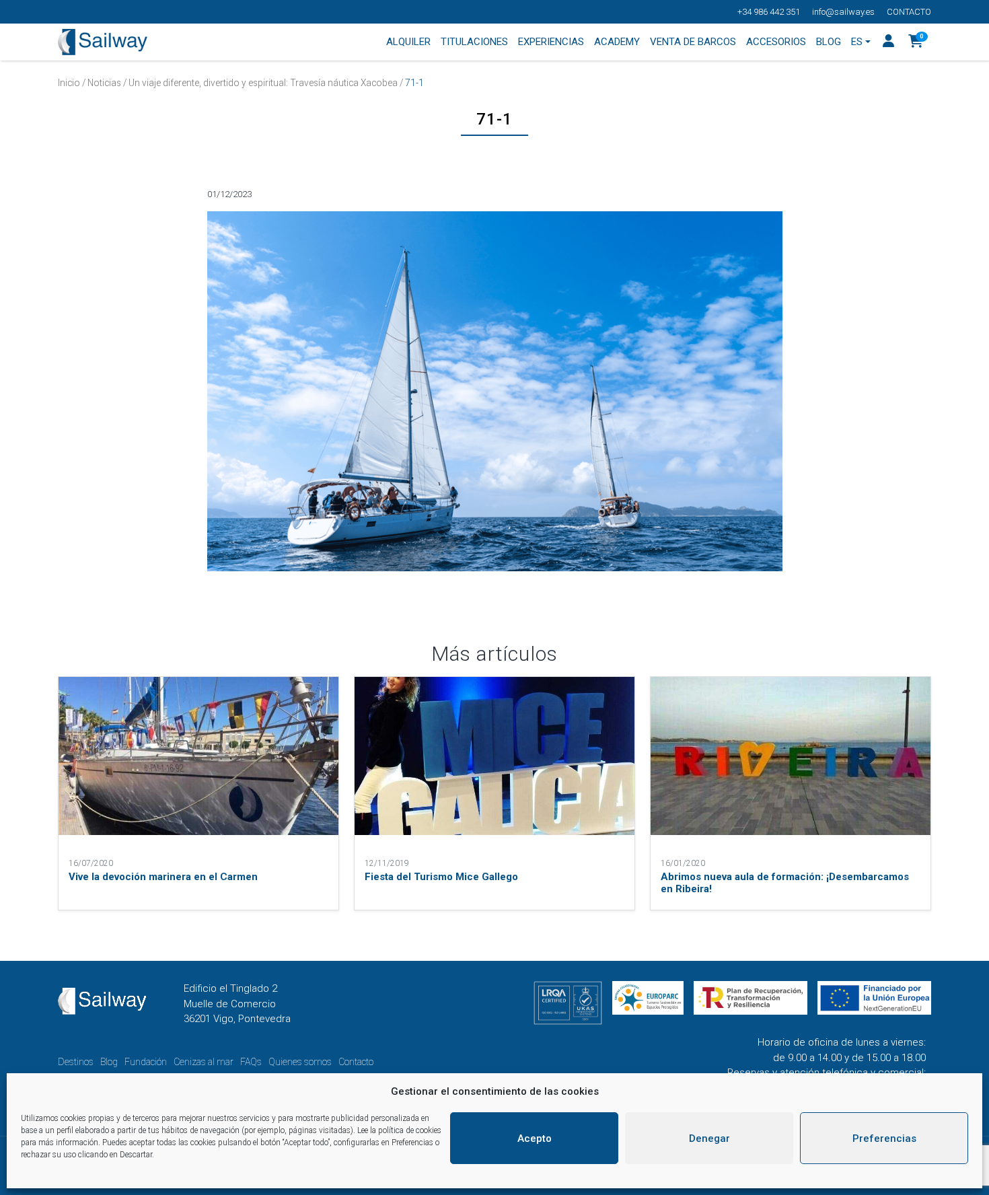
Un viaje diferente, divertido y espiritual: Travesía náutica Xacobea (263, 82)
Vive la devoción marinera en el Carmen (163, 877)
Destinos (76, 1061)
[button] (916, 42)
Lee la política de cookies (399, 1130)
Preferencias (884, 1138)
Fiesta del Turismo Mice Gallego (441, 877)
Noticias (104, 82)
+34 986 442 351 (768, 12)
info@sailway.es (843, 12)
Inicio (69, 82)
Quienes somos (300, 1061)
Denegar (709, 1138)
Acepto (534, 1138)
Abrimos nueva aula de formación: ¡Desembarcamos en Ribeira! (785, 883)
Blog (109, 1061)
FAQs (251, 1061)
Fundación (145, 1061)
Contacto (909, 12)
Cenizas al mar (203, 1061)
